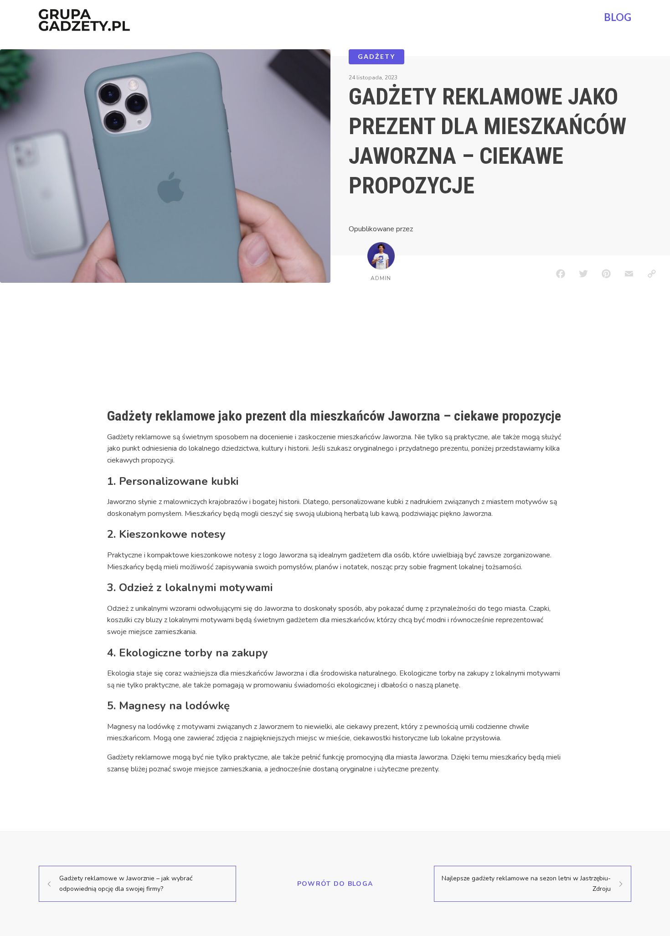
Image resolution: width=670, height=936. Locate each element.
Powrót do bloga (335, 883)
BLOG (617, 17)
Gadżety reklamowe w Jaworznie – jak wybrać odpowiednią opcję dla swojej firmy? (125, 883)
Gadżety (376, 56)
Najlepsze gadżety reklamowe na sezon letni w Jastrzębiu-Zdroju (526, 883)
